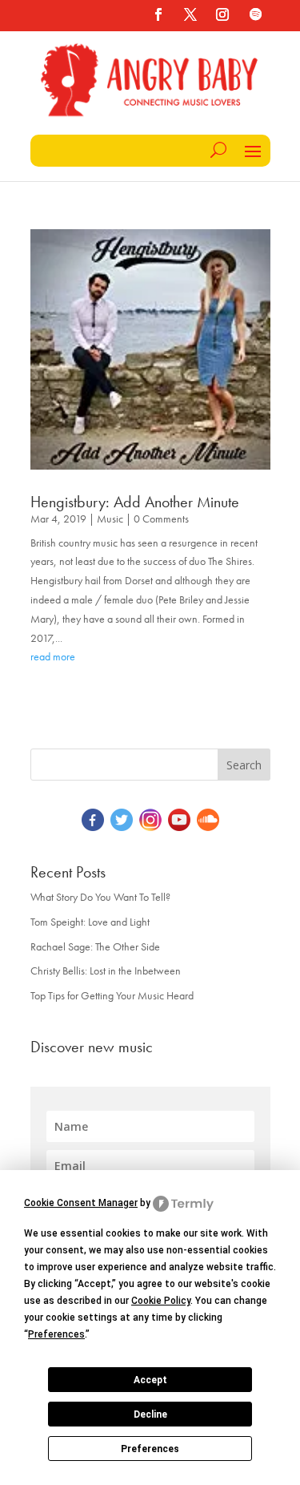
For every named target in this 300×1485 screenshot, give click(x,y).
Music (110, 518)
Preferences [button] (56, 1334)
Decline (150, 1414)
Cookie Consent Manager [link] (81, 1203)
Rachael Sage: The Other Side (95, 946)
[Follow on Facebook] (158, 14)
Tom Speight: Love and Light (90, 921)
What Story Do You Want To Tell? (100, 897)
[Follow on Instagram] (222, 14)
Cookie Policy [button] (160, 1300)
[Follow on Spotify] (256, 14)
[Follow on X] (190, 14)
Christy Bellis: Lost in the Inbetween (105, 970)
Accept (150, 1380)
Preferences (150, 1449)
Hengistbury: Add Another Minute (134, 501)
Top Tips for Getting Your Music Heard (112, 995)
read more (52, 656)
